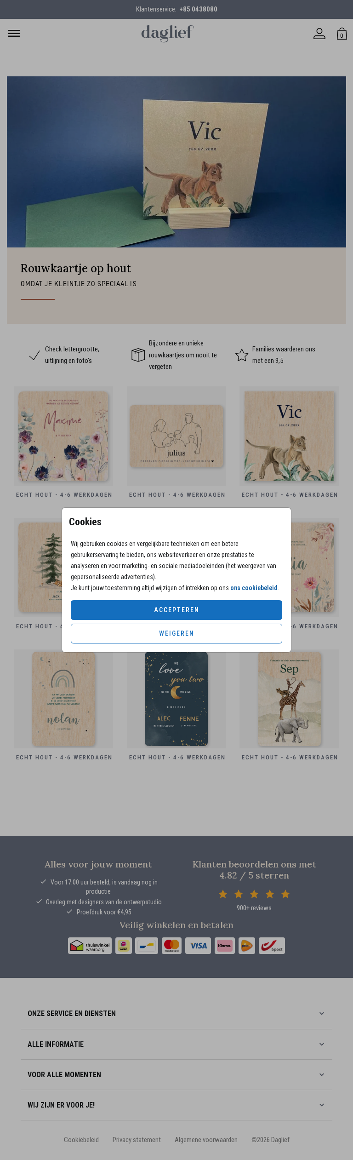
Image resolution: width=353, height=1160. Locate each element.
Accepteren (176, 610)
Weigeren (176, 633)
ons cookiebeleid (254, 587)
